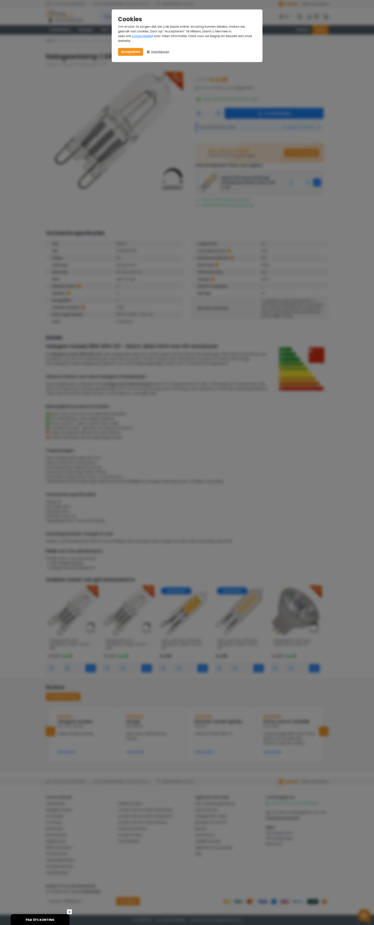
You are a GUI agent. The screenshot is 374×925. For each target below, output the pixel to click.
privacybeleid (142, 36)
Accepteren (130, 52)
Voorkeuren (160, 52)
